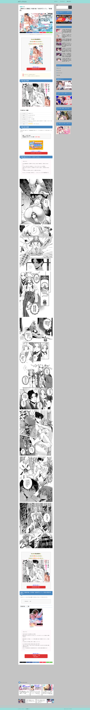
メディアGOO (22, 1)
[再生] (57, 22)
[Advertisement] (36, 672)
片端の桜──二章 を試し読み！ (36, 656)
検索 (57, 5)
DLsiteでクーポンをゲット (36, 153)
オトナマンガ (60, 72)
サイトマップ (62, 1)
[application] (64, 19)
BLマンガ (59, 68)
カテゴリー (56, 1)
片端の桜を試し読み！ (36, 68)
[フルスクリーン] (70, 22)
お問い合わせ (69, 1)
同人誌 (59, 75)
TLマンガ (21, 6)
